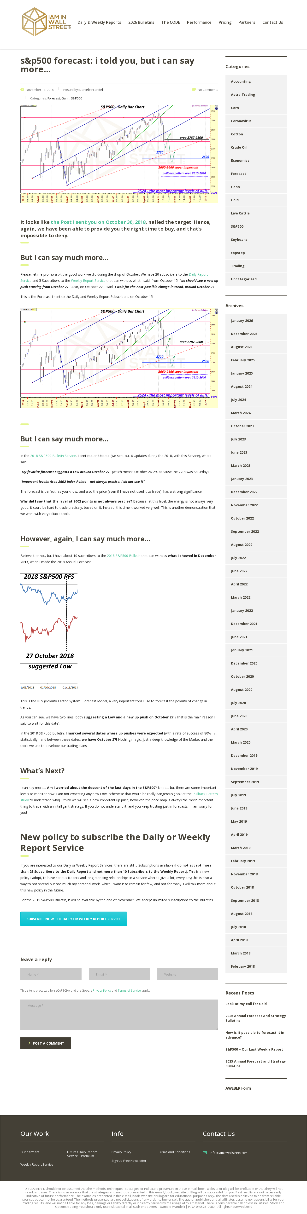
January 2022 (242, 610)
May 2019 (239, 821)
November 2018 (244, 874)
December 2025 (244, 333)
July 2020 (238, 702)
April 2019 (239, 834)
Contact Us (272, 22)
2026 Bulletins (141, 22)
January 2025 (242, 373)
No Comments (208, 89)
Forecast (238, 173)
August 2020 (241, 689)
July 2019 (238, 795)
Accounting (241, 81)
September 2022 (245, 531)
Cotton (237, 134)
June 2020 (239, 716)
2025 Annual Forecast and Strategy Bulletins (255, 1063)
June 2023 (239, 452)
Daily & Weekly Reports (99, 22)
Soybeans (239, 239)
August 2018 (241, 913)
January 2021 (242, 650)
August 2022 (241, 544)
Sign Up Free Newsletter (129, 1160)
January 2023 (242, 478)
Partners (247, 22)
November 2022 (244, 505)
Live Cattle (240, 213)
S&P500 (237, 226)
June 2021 (239, 637)
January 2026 (242, 320)
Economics (240, 160)
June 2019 (239, 808)
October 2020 (242, 676)
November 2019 (244, 768)
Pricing (225, 22)
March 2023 (240, 465)
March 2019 (240, 847)
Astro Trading (243, 94)
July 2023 (238, 439)
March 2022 (240, 597)
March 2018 (240, 953)
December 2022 (244, 492)
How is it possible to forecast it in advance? (254, 1035)
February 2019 (243, 861)
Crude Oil (239, 147)
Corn (235, 107)
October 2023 (242, 426)
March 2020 (240, 742)
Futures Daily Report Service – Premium (82, 1154)
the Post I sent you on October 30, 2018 (98, 222)
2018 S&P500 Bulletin (124, 555)
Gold (235, 200)
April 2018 (239, 940)
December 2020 (244, 663)
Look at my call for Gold (246, 1003)
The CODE (170, 22)
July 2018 (238, 927)
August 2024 (241, 386)
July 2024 (238, 399)
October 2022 (242, 518)
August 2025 (241, 347)
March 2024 (240, 412)
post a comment (48, 1043)
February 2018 (243, 966)
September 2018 (245, 900)
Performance (199, 22)
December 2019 (244, 755)
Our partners (29, 1152)
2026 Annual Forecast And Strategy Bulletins (255, 1018)
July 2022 (238, 557)
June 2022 (239, 571)
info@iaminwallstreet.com (229, 1152)
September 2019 (245, 782)
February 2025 (243, 360)
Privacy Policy (102, 990)
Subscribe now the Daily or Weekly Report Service (74, 919)
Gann (235, 187)
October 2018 (242, 887)
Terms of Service (129, 990)
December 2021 (244, 623)
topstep (238, 252)
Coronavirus (241, 121)
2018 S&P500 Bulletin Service (53, 455)
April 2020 (239, 729)
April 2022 (239, 584)
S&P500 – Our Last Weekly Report (254, 1049)
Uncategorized (244, 279)
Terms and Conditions (174, 1152)
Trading (238, 266)
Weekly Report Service (88, 280)
